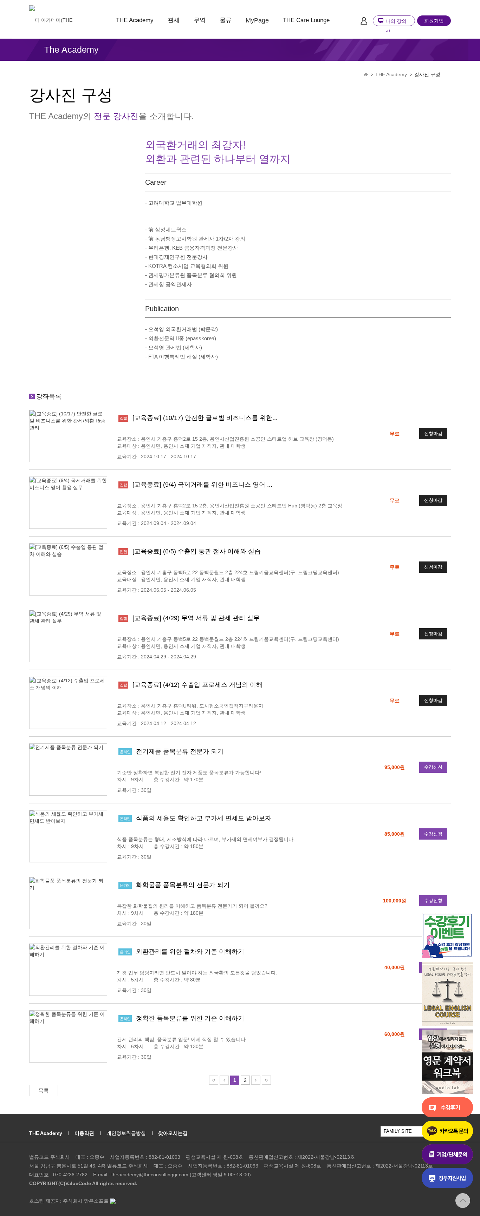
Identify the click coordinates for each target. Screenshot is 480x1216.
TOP (462, 1200)
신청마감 (433, 433)
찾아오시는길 (173, 1133)
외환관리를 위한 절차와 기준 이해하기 (190, 951)
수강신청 (433, 767)
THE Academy (135, 20)
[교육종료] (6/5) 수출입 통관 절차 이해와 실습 (196, 551)
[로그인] (363, 20)
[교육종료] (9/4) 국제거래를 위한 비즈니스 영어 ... (202, 484)
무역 (200, 20)
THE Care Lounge (306, 20)
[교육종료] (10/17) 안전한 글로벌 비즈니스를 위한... (205, 417)
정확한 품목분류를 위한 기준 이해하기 (190, 1018)
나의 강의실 (396, 26)
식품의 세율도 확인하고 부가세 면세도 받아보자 (203, 818)
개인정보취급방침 (126, 1133)
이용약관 (84, 1133)
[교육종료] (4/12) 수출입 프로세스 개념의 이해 (197, 684)
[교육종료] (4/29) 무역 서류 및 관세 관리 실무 (196, 618)
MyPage (257, 20)
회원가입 (434, 21)
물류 (226, 20)
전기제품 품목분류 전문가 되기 (179, 751)
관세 (174, 20)
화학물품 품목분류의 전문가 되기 (183, 884)
